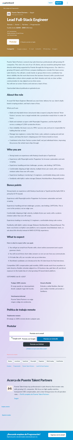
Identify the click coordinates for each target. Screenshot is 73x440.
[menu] (67, 3)
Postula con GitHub (37, 344)
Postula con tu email (37, 333)
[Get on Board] (8, 3)
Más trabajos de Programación (11, 8)
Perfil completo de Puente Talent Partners (34, 394)
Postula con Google (28, 339)
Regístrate (58, 2)
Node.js (10, 361)
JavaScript (17, 361)
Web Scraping (50, 361)
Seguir (32, 12)
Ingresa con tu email (58, 435)
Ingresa (51, 2)
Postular (13, 42)
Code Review (59, 361)
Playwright (33, 361)
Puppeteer (41, 361)
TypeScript (25, 361)
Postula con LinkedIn (51, 339)
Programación (35, 24)
